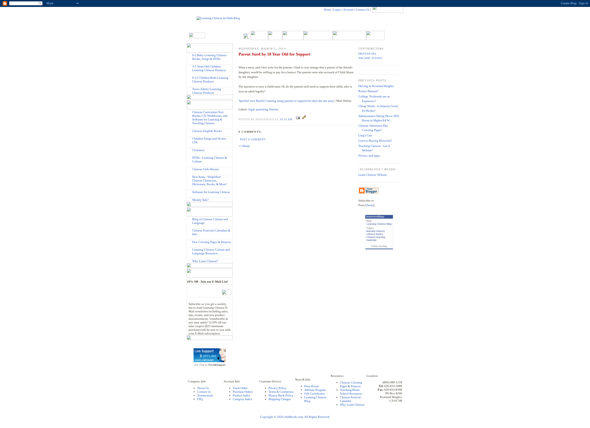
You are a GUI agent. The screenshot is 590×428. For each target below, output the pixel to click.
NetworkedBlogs (375, 216)
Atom (369, 205)
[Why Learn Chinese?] (190, 261)
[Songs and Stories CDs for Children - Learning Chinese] (190, 138)
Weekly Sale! (200, 200)
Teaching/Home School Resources (351, 391)
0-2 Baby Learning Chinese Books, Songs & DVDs (209, 57)
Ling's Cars (365, 135)
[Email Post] (298, 119)
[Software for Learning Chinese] (190, 191)
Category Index (242, 399)
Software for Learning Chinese (211, 192)
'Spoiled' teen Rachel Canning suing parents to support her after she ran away (286, 101)
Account (348, 9)
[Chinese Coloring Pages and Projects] (190, 241)
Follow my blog (379, 246)
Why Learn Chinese (352, 404)
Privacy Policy (277, 388)
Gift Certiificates (314, 393)
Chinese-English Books (207, 131)
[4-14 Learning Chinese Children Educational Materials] (190, 77)
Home (327, 9)
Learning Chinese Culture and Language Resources (211, 251)
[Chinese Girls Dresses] (190, 169)
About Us (203, 388)
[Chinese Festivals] (190, 230)
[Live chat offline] (210, 361)
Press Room (311, 386)
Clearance (198, 150)
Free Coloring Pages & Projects (211, 242)
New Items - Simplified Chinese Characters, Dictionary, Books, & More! (209, 180)
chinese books (374, 234)
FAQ (200, 399)
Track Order (240, 388)
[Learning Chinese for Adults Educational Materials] (190, 89)
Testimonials (205, 395)
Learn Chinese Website (372, 174)
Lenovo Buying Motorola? (375, 140)
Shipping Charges (279, 399)
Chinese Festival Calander (350, 399)
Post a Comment (253, 139)
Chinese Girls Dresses (205, 169)
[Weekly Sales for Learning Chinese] (190, 199)
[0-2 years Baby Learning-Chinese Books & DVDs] (190, 55)
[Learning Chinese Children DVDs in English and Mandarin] (190, 157)
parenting (262, 109)
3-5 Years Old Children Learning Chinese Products (209, 68)
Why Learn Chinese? (205, 261)
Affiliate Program (315, 390)
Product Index (241, 395)
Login (337, 9)
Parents (273, 109)
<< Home (244, 146)
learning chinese (375, 231)
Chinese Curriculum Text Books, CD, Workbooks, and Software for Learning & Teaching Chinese (209, 117)
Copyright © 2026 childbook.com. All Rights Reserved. (295, 417)
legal (251, 109)
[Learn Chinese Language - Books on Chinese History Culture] (190, 130)
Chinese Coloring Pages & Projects (351, 384)
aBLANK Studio (370, 58)
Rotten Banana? (368, 91)
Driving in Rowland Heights (376, 86)
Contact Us (362, 9)
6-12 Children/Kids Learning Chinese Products (210, 79)
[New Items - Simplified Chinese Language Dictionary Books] (190, 177)
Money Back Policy (280, 395)
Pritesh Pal (367, 53)
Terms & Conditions (281, 391)
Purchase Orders (243, 391)
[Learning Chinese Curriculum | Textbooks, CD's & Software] (190, 112)
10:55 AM (286, 119)
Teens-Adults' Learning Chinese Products (206, 90)
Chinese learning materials (375, 238)
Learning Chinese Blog (379, 224)
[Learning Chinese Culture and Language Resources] (190, 249)
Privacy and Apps (369, 155)
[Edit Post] (304, 119)
